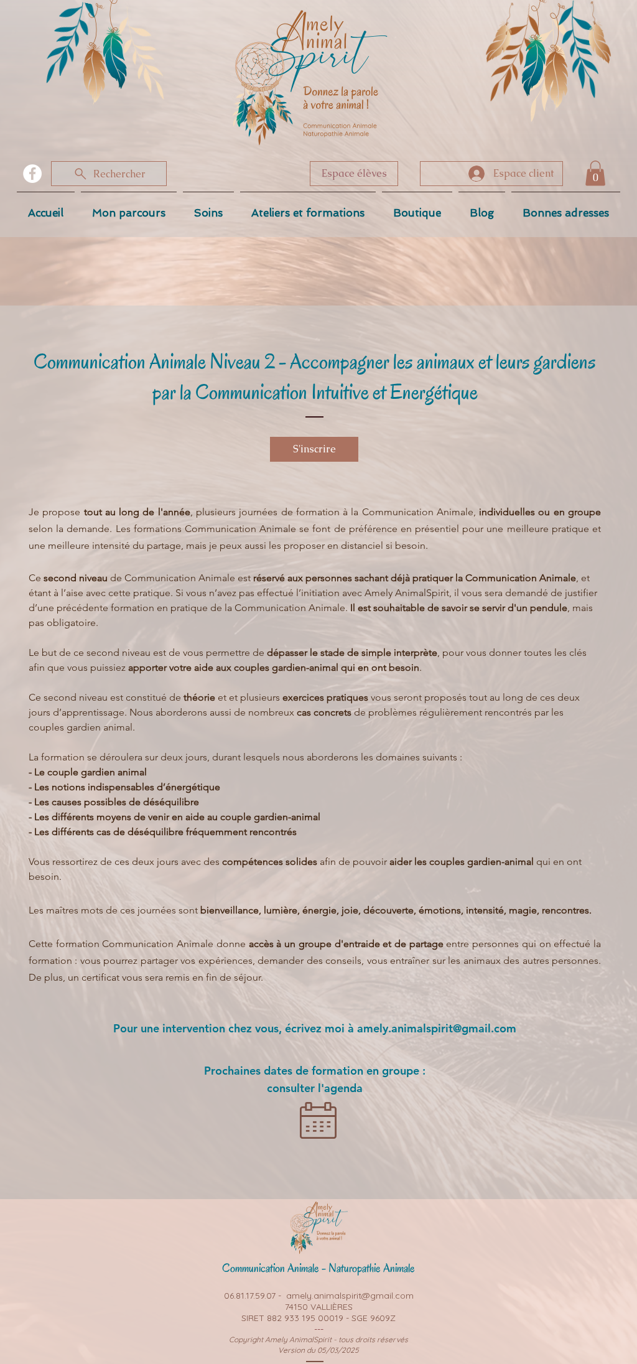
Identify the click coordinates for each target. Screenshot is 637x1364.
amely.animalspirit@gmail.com (436, 1028)
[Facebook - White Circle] (32, 173)
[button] (595, 173)
